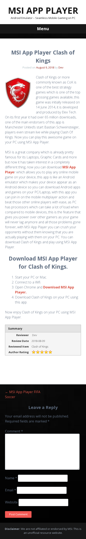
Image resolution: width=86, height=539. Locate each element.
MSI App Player (43, 10)
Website (11, 502)
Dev (60, 67)
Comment (14, 431)
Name (11, 478)
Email (10, 490)
